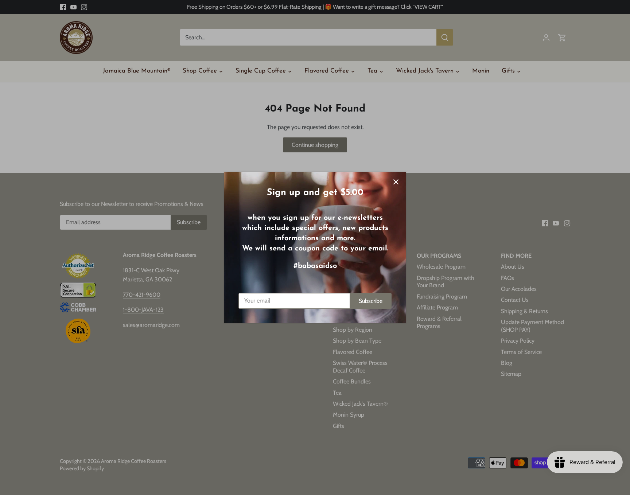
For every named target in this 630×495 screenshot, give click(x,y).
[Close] (396, 182)
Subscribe (370, 300)
